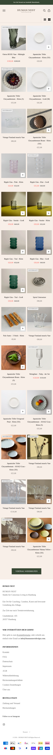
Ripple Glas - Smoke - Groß (13, 220)
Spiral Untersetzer (39, 297)
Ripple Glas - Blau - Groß (39, 259)
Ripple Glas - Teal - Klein (13, 259)
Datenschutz (8, 661)
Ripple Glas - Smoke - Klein (39, 220)
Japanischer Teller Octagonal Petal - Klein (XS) (13, 420)
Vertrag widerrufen (26, 571)
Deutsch (25, 732)
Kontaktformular (23, 635)
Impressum (7, 666)
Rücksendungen (9, 708)
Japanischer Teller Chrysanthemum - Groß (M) (39, 97)
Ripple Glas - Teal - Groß (13, 297)
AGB (5, 671)
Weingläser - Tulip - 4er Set (39, 374)
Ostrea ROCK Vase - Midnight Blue (14, 55)
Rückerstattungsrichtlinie (13, 680)
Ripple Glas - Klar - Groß (39, 182)
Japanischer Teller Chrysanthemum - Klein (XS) (39, 55)
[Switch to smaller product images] (49, 19)
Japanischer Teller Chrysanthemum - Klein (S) (13, 97)
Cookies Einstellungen (12, 685)
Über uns (6, 689)
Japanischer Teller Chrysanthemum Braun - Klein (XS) (39, 140)
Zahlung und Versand (11, 703)
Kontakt (6, 652)
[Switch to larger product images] (45, 19)
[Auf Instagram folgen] (4, 724)
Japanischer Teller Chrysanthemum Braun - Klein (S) (13, 377)
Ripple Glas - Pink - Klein (13, 182)
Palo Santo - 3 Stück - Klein (13, 336)
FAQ (5, 657)
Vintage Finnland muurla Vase (14, 137)
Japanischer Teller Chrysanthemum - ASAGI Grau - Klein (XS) (14, 466)
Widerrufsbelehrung (11, 675)
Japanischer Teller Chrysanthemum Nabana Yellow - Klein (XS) (39, 549)
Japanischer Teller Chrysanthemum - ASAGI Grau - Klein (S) (39, 422)
